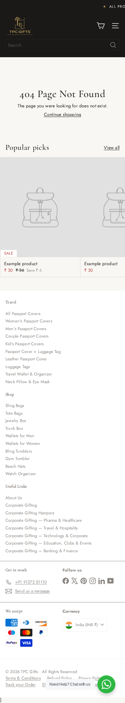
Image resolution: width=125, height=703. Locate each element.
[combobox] (62, 45)
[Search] (113, 45)
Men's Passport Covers (25, 329)
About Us (13, 498)
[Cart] (100, 25)
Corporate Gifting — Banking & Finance (41, 551)
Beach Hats (15, 466)
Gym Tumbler (17, 458)
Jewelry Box (15, 421)
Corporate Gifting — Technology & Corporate (46, 536)
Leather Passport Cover (26, 359)
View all (112, 147)
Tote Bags (13, 413)
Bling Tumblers (18, 451)
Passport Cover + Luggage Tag (33, 351)
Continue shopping (62, 114)
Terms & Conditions (23, 678)
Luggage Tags (17, 367)
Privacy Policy (91, 678)
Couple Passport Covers (27, 336)
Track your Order (20, 684)
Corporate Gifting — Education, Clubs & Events (48, 543)
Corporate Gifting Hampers (29, 513)
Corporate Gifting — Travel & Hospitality (41, 528)
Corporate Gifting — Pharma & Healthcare (43, 520)
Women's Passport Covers (28, 321)
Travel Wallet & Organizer (28, 374)
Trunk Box (14, 428)
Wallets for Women (22, 443)
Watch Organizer (20, 474)
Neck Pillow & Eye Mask (27, 382)
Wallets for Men (19, 436)
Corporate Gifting (21, 505)
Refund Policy (59, 678)
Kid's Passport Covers (24, 344)
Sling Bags (14, 405)
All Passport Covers (22, 314)
